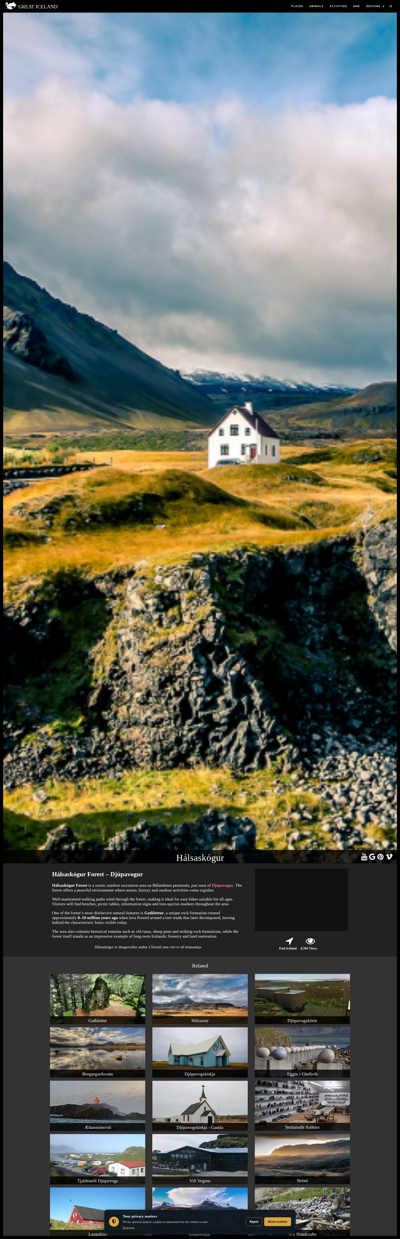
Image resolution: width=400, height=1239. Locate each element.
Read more (129, 1227)
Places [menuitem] (297, 6)
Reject (254, 1221)
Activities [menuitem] (338, 6)
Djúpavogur (222, 885)
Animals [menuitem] (316, 6)
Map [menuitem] (356, 6)
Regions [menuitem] (373, 6)
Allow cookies (277, 1221)
